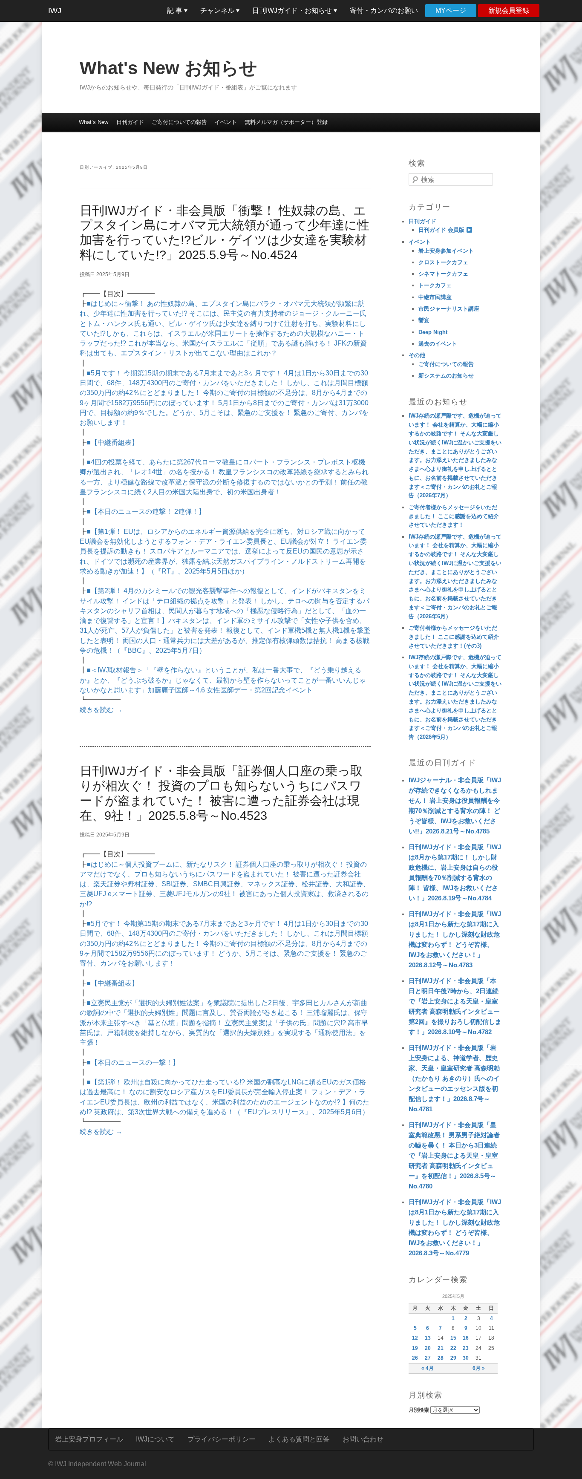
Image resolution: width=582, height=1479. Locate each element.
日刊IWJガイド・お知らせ (293, 10)
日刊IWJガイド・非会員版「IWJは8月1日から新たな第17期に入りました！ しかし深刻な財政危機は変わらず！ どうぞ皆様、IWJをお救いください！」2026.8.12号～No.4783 (455, 939)
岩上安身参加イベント (446, 251)
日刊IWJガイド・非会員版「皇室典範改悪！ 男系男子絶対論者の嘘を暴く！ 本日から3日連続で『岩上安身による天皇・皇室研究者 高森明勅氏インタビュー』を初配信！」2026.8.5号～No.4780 (454, 1155)
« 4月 (427, 1368)
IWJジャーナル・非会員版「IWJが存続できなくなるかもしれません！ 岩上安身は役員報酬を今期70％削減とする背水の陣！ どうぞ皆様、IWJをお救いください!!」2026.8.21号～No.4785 (455, 805)
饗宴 (423, 320)
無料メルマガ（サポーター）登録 (286, 122)
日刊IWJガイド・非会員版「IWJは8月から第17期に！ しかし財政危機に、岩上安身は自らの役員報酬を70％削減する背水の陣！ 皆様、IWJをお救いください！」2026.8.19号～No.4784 (455, 872)
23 (466, 1348)
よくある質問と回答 (299, 1439)
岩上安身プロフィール (89, 1439)
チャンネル (218, 10)
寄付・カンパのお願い (384, 10)
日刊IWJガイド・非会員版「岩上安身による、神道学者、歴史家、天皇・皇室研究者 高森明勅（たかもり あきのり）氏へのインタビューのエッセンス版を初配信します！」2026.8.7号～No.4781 (454, 1078)
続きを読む (101, 709)
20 (428, 1348)
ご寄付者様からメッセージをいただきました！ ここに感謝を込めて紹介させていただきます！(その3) (454, 637)
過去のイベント (437, 343)
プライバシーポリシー (221, 1439)
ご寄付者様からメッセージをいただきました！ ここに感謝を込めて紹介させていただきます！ (454, 516)
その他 (417, 355)
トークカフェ (435, 285)
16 (466, 1338)
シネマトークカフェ (443, 274)
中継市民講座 (435, 297)
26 (415, 1358)
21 (441, 1348)
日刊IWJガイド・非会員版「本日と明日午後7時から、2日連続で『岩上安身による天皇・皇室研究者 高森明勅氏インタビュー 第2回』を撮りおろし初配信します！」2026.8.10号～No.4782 (455, 1006)
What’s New (93, 122)
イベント (226, 122)
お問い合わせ (363, 1439)
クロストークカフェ (443, 262)
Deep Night (432, 332)
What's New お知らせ (168, 68)
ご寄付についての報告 (179, 122)
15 (453, 1338)
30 (466, 1358)
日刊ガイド (130, 122)
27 (428, 1358)
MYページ (450, 10)
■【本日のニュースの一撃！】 (132, 1062)
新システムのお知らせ (446, 375)
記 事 (175, 10)
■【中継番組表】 (112, 442)
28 (441, 1358)
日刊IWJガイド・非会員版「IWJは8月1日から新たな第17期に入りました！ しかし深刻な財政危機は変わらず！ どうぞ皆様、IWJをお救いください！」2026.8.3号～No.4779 (455, 1227)
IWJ (54, 10)
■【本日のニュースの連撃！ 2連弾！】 (145, 511)
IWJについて (155, 1439)
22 (453, 1348)
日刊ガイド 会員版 (442, 230)
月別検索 (419, 1410)
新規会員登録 (508, 10)
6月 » (479, 1368)
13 (428, 1338)
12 (415, 1338)
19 (415, 1348)
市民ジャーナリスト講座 (448, 309)
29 (453, 1358)
